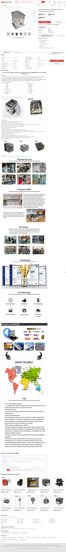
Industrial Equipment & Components (8, 6)
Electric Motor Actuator (35, 537)
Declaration (43, 548)
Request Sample (56, 24)
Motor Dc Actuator (44, 537)
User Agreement (38, 548)
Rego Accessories (51, 519)
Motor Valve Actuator (52, 537)
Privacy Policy (47, 548)
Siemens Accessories (20, 522)
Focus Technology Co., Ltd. (26, 548)
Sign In (40, 47)
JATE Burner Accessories (20, 519)
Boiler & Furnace (16, 6)
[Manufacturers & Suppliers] (6, 2)
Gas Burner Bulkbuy (23, 539)
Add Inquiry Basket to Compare (19, 37)
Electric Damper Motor (14, 539)
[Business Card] (63, 56)
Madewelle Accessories (52, 520)
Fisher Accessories (36, 520)
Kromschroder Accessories (37, 522)
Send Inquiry (44, 22)
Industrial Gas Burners (4, 519)
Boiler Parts (20, 6)
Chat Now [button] (59, 22)
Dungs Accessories (52, 522)
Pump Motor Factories (12, 537)
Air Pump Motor (28, 537)
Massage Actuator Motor (5, 539)
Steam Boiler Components (6, 532)
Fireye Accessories (3, 520)
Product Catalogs (14, 517)
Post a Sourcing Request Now (28, 469)
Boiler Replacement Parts (23, 532)
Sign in (64, 2)
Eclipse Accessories (20, 520)
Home (2, 6)
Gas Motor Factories (21, 537)
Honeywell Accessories (36, 519)
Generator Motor (4, 537)
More (2, 541)
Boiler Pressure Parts (15, 532)
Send (8, 469)
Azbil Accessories (3, 522)
